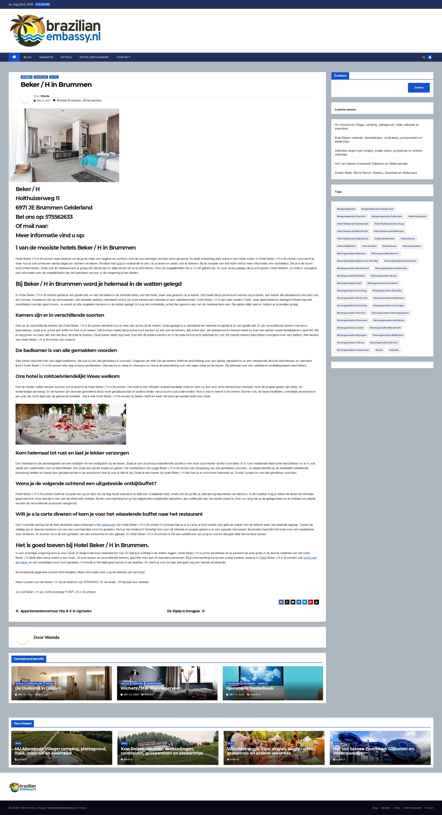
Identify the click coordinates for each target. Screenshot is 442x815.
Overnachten (369, 246)
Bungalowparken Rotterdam (387, 216)
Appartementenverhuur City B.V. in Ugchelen (56, 611)
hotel (119, 263)
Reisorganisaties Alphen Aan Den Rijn (357, 261)
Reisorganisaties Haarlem (351, 313)
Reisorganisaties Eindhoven (388, 298)
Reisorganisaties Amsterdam (391, 268)
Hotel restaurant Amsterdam (352, 223)
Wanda (45, 96)
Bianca (22, 759)
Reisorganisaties (412, 246)
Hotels (66, 57)
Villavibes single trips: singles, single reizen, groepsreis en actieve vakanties (271, 751)
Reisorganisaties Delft (349, 283)
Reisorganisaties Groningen (388, 305)
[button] (423, 57)
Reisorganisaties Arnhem (351, 275)
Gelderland (41, 77)
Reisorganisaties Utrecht (383, 342)
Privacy (82, 807)
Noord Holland (35, 684)
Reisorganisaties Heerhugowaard (390, 313)
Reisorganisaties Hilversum (352, 320)
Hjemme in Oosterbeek (249, 688)
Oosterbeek (249, 684)
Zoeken (419, 87)
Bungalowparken (346, 209)
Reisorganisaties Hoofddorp (388, 320)
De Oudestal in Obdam (38, 688)
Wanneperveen (153, 684)
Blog (28, 57)
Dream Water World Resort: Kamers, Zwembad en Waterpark (376, 172)
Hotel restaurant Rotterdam (389, 231)
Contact (124, 57)
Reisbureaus (389, 246)
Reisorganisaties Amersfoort (400, 261)
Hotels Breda (408, 238)
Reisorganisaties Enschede (352, 305)
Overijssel (137, 684)
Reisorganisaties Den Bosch (382, 283)
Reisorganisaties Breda (384, 275)
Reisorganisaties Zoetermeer (353, 350)
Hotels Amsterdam (384, 238)
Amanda (255, 694)
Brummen (26, 77)
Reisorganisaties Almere (385, 253)
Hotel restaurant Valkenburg (352, 238)
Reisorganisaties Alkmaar (351, 253)
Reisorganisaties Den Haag (352, 290)
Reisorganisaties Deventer (387, 290)
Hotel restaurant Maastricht (352, 231)
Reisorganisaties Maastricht (385, 327)
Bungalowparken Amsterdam (377, 209)
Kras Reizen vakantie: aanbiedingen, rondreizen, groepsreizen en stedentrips (162, 751)
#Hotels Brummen (69, 100)
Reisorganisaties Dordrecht (352, 298)
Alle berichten (28, 807)
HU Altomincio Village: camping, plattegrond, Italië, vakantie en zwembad (60, 751)
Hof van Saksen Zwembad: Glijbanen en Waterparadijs (371, 163)
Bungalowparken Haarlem (351, 216)
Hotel (155, 468)
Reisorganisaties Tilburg (350, 342)
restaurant (108, 524)
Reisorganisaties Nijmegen (352, 335)
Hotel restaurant (94, 57)
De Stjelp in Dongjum (183, 611)
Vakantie (46, 57)
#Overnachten (92, 100)
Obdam (49, 684)
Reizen (379, 350)
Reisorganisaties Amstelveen (353, 268)
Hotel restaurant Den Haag (389, 223)
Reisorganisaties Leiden (350, 327)
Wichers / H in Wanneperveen (151, 688)
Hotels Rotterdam (346, 246)
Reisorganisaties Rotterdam (388, 335)
